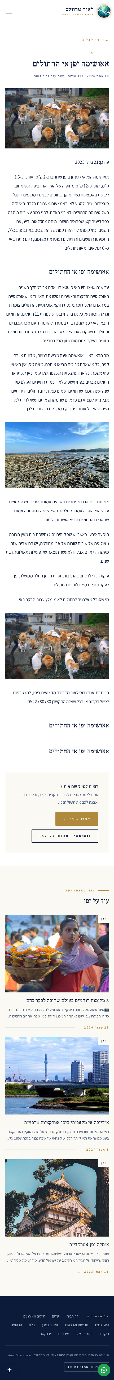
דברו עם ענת (104, 1370)
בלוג (32, 1325)
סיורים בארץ (49, 1325)
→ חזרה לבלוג (95, 40)
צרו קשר (46, 1333)
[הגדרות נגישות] (9, 1370)
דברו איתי (77, 819)
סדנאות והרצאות (76, 1325)
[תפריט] (8, 11)
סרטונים (16, 1325)
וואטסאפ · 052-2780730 (65, 836)
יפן (92, 53)
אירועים (63, 1333)
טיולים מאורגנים (34, 1316)
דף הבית (72, 1316)
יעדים (56, 1316)
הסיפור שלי (83, 1333)
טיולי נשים (102, 1325)
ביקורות (103, 1333)
